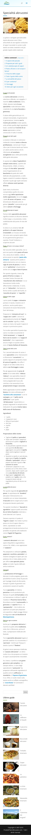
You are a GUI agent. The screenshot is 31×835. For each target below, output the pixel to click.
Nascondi (20, 58)
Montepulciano (8, 617)
